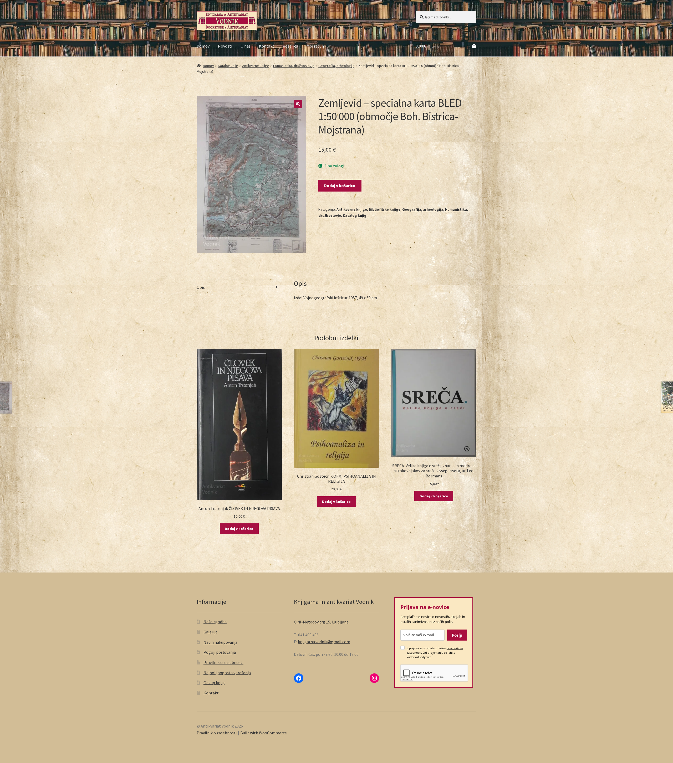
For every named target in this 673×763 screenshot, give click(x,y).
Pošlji (457, 635)
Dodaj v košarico (339, 185)
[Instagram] (374, 678)
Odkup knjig (214, 682)
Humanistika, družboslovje (293, 65)
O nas (246, 46)
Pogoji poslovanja (219, 652)
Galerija (210, 632)
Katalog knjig (228, 65)
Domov (203, 46)
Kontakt (266, 46)
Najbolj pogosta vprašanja (227, 672)
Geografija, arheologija (336, 65)
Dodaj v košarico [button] (239, 528)
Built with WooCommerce (263, 732)
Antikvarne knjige (255, 65)
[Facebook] (298, 678)
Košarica (290, 46)
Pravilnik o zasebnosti (223, 662)
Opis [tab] (201, 287)
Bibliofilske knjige (384, 209)
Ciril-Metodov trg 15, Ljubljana (321, 622)
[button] (298, 104)
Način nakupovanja (220, 642)
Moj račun (315, 46)
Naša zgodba (215, 621)
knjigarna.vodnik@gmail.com (324, 641)
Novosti (225, 46)
